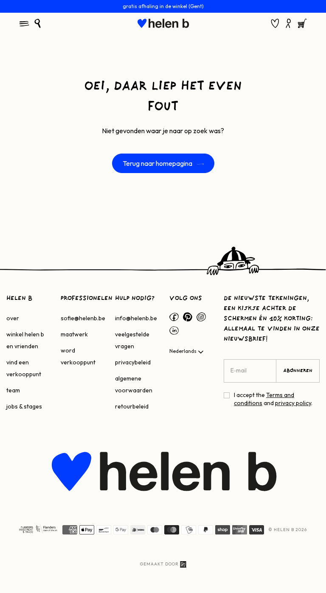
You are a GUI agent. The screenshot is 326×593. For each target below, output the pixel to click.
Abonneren (297, 370)
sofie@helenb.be (83, 318)
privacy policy (293, 403)
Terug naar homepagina (158, 163)
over (12, 318)
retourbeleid (132, 406)
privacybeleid (133, 362)
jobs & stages (24, 406)
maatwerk (74, 334)
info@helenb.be (136, 318)
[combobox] (187, 352)
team (13, 390)
